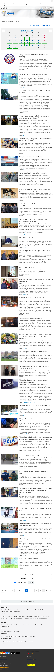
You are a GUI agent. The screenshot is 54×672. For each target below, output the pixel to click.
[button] (51, 8)
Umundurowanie (5, 618)
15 (44, 40)
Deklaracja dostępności (31, 659)
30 (9, 47)
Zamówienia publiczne (6, 638)
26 (27, 45)
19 (27, 42)
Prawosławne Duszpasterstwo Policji (9, 620)
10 (15, 40)
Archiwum (17, 21)
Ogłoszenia (17, 636)
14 (38, 40)
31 (15, 47)
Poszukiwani (38, 609)
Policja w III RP (36, 616)
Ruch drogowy (30, 609)
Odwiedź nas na (4, 653)
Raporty (43, 624)
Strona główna (4, 21)
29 (44, 45)
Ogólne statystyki (11, 624)
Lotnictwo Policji (4, 611)
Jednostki (3, 616)
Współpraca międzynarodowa (16, 618)
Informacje (3, 624)
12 (27, 40)
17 (15, 42)
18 (21, 42)
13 (32, 40)
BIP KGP (32, 653)
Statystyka (3, 622)
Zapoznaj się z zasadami (4, 667)
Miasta (24, 574)
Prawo (2, 629)
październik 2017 (27, 31)
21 (38, 42)
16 (9, 42)
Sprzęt (47, 616)
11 (21, 40)
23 (9, 45)
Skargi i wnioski (10, 646)
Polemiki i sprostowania (15, 611)
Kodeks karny (29, 624)
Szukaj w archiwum (21, 582)
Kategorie (23, 578)
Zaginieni (44, 609)
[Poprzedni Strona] (3, 31)
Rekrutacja (32, 636)
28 (38, 45)
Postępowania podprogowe (21, 641)
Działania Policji (4, 607)
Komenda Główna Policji (19, 616)
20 (32, 42)
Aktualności (10, 21)
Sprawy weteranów (19, 646)
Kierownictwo (10, 616)
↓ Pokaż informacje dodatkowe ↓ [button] (27, 601)
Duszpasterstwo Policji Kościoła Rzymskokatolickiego (36, 618)
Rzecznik (3, 646)
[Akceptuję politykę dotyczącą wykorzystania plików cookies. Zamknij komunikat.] (52, 1)
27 (32, 45)
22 (44, 42)
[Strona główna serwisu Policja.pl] (2, 8)
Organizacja (29, 616)
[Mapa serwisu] (4, 8)
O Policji (3, 614)
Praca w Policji (4, 634)
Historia (42, 616)
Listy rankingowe (25, 636)
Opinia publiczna (5, 626)
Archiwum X (23, 609)
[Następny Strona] (50, 31)
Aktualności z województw (13, 609)
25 (21, 45)
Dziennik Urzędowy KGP (6, 631)
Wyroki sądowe (17, 631)
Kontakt (3, 643)
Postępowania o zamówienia (7, 641)
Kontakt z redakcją (3, 659)
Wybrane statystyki (20, 624)
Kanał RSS (1, 653)
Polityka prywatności (4, 669)
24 (15, 45)
